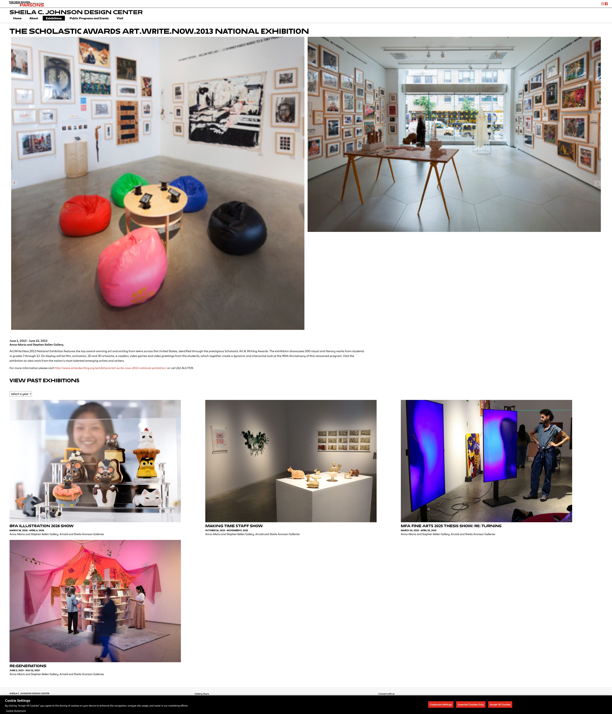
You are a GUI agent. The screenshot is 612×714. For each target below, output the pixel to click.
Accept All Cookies (500, 704)
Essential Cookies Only (471, 704)
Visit (120, 18)
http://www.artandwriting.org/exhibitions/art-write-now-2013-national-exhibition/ (111, 368)
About (33, 18)
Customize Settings (441, 704)
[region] (306, 704)
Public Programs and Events (89, 18)
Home (17, 18)
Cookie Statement (16, 710)
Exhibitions (54, 18)
